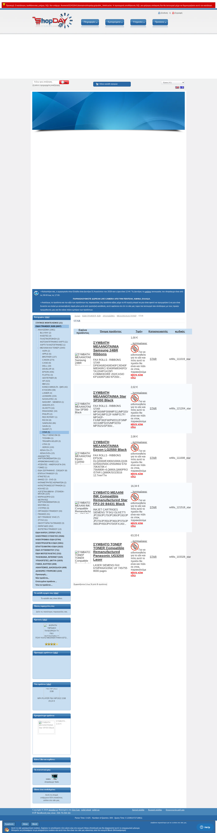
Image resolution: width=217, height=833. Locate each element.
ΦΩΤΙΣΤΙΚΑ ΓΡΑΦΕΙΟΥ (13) (49, 529)
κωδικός (180, 331)
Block (34, 824)
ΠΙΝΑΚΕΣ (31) (44, 514)
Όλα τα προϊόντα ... (44, 585)
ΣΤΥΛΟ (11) (43, 520)
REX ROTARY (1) (49, 417)
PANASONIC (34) (49, 411)
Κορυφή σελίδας (155, 810)
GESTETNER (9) (49, 378)
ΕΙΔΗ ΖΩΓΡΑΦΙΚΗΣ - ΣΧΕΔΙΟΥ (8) (52, 470)
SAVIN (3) (46, 426)
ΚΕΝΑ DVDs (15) (47, 453)
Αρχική (77, 316)
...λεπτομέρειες (139, 343)
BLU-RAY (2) (45, 333)
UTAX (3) (46, 444)
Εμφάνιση (9, 824)
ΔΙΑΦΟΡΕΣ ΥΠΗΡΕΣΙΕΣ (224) (49, 571)
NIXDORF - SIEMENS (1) (53, 402)
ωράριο (148, 292)
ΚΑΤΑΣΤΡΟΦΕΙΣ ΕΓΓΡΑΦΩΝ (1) (51, 485)
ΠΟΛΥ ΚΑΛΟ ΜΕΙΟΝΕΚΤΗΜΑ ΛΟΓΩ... (51, 638)
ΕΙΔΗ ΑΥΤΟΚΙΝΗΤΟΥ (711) (47, 550)
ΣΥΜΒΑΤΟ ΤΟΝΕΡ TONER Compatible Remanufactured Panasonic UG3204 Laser (108, 551)
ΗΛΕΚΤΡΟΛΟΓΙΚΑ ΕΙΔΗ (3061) (49, 543)
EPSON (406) (48, 372)
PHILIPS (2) (47, 414)
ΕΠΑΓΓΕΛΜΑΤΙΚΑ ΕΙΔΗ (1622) (49, 547)
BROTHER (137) (49, 357)
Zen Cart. (76, 810)
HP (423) (46, 381)
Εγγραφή (178, 13)
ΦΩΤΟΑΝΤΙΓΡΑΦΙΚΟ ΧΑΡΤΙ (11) (54, 342)
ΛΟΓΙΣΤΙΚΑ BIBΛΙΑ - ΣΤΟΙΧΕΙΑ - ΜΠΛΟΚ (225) (51, 493)
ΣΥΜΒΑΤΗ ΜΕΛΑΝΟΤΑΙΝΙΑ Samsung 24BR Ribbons (106, 348)
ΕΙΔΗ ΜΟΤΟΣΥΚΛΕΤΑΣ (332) (48, 553)
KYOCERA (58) (49, 390)
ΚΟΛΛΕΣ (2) (43, 489)
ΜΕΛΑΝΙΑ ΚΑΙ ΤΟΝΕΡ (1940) (52, 348)
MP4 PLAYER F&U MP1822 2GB (51, 696)
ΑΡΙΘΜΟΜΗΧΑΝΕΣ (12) (48, 461)
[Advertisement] (95, 56)
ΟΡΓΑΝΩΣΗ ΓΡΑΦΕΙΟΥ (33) (50, 511)
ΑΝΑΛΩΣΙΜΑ (109, 316)
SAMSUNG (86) (49, 423)
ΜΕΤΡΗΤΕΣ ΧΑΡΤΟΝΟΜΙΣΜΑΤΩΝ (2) (49, 501)
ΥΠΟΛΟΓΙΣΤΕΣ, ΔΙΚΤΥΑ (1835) (49, 560)
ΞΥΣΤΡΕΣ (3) (43, 508)
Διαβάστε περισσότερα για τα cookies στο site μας (168, 822)
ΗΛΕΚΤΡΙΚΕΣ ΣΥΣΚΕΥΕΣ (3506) (50, 536)
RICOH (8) (46, 420)
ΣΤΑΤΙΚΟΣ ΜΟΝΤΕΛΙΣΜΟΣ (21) (49, 323)
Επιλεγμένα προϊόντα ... (46, 581)
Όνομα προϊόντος (111, 331)
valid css (95, 810)
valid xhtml (86, 810)
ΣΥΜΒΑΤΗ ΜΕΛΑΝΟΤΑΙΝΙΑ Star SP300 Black (109, 396)
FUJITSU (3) (47, 375)
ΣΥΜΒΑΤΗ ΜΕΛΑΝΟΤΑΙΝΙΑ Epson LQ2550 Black (110, 445)
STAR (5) (46, 432)
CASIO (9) (46, 363)
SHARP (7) (47, 429)
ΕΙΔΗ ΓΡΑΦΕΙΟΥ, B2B (91, 316)
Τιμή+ (139, 331)
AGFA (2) (46, 351)
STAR (153, 359)
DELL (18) (46, 366)
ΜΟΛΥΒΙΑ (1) (43, 505)
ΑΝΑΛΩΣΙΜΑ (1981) (46, 330)
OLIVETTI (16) (48, 408)
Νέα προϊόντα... (42, 578)
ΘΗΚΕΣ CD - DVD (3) (47, 479)
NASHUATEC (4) (49, 399)
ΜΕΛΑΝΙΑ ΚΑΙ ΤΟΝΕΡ (126, 316)
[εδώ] (47, 317)
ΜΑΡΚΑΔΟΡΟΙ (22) (46, 497)
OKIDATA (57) (48, 405)
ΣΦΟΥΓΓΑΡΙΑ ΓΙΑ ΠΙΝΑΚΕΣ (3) (51, 523)
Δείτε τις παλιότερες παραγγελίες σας (51, 612)
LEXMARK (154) (49, 396)
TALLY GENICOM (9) (51, 435)
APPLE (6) (46, 354)
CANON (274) (48, 360)
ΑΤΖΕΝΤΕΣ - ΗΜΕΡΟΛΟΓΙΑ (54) (51, 464)
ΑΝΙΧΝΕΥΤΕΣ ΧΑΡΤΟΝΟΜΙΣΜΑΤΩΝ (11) (49, 457)
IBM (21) (46, 384)
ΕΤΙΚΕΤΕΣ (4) (44, 476)
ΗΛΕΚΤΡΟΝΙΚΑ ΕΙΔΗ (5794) (48, 540)
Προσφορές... (41, 574)
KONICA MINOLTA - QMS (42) (55, 387)
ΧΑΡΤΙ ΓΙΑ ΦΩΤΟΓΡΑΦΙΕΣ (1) (52, 345)
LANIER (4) (47, 393)
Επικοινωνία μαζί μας (175, 810)
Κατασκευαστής (158, 331)
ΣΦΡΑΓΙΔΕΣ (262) (45, 526)
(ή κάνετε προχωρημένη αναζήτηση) (46, 85)
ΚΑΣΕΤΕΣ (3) (45, 336)
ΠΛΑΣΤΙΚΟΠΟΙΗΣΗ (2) (50, 339)
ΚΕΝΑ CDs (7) (46, 450)
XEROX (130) (48, 447)
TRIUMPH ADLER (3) (51, 441)
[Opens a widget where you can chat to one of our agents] (205, 827)
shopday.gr (53, 810)
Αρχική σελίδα (138, 810)
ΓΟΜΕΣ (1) (42, 467)
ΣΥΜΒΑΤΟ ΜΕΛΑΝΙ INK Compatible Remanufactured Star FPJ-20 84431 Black (110, 498)
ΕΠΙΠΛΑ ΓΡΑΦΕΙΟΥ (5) (48, 473)
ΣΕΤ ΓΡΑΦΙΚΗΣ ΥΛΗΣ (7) (48, 517)
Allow (25, 824)
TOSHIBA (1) (47, 438)
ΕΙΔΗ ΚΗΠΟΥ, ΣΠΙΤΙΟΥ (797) (48, 533)
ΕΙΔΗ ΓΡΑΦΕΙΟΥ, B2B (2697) (48, 326)
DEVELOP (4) (48, 369)
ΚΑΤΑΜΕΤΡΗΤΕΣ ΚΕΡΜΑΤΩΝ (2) (52, 482)
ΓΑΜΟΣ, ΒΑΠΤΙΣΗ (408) (46, 564)
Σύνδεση (164, 13)
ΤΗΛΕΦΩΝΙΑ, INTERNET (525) (49, 557)
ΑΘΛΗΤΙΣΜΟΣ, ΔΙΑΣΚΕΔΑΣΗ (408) (51, 567)
